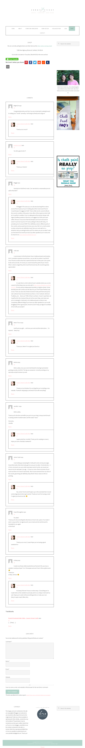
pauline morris (17, 145)
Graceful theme (43, 742)
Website (8, 677)
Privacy (42, 747)
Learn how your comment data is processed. (38, 695)
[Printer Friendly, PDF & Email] (12, 59)
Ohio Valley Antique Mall (45, 46)
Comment (9, 641)
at (14, 108)
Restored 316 (49, 742)
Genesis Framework (46, 743)
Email (7, 669)
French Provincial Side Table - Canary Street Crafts (23, 618)
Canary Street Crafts (42, 14)
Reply (10, 117)
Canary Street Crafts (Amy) (23, 124)
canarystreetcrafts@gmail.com (27, 234)
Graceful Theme (38, 743)
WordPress (53, 743)
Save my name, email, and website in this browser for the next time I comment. (27, 687)
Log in (56, 743)
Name (8, 661)
